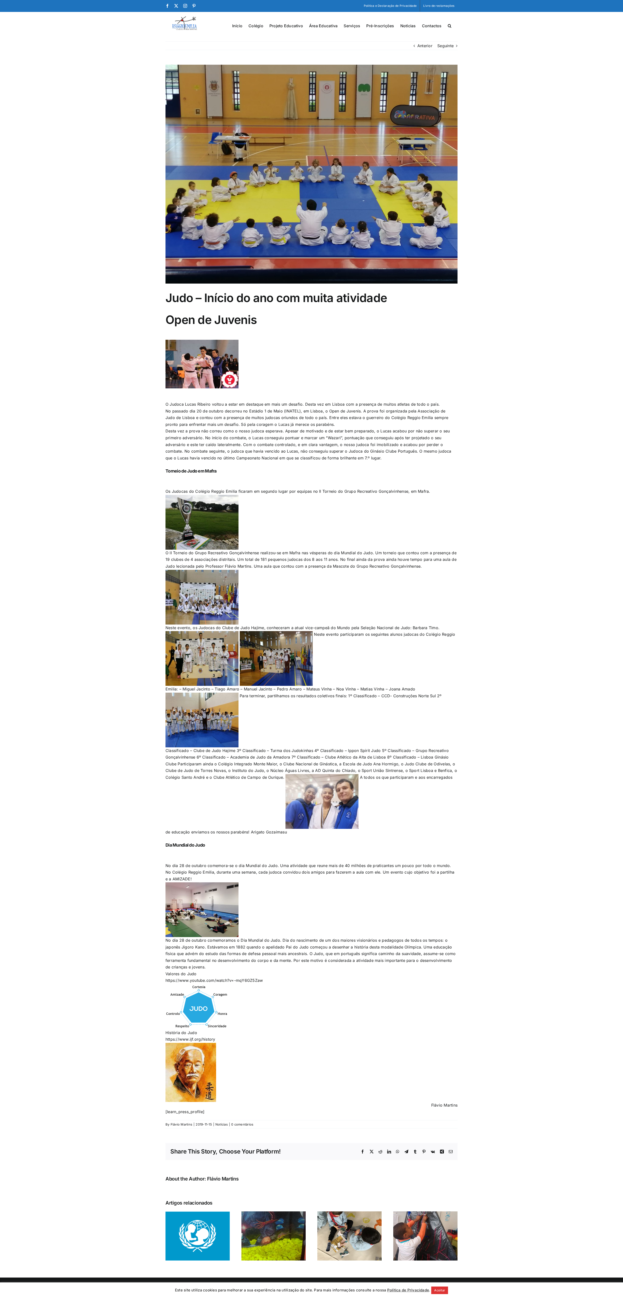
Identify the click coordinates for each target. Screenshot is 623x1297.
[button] (449, 25)
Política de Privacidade (408, 1290)
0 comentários (242, 1124)
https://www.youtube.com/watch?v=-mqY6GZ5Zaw (214, 980)
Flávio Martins (181, 1124)
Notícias (221, 1124)
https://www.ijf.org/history (190, 1039)
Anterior (424, 45)
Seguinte (445, 45)
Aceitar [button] (439, 1290)
